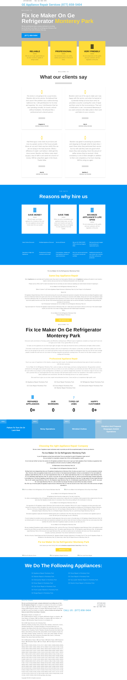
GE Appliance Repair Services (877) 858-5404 (52, 4)
